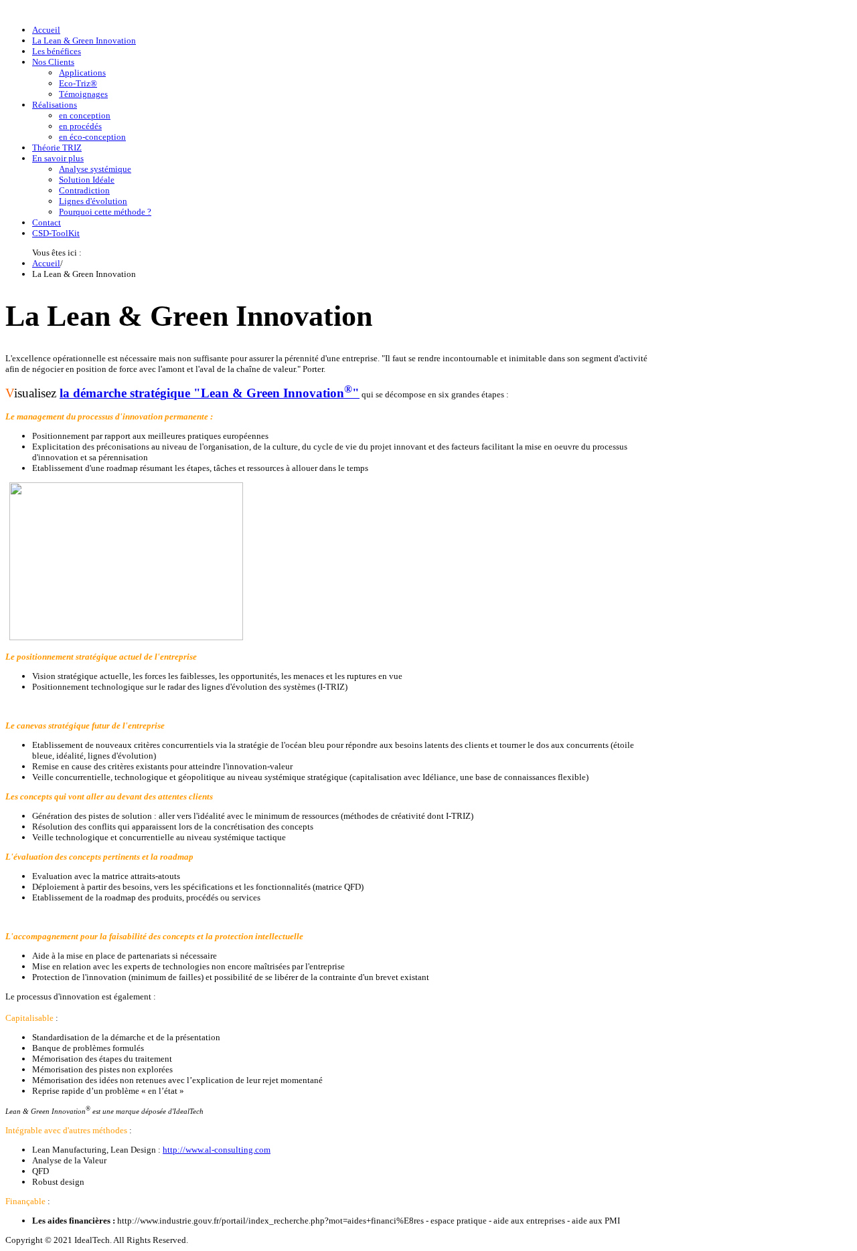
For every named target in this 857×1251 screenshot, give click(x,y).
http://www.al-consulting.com (216, 1150)
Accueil (46, 263)
